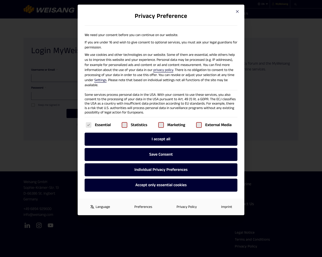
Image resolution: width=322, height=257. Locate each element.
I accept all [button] (161, 139)
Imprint (226, 206)
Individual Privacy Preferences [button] (161, 170)
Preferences (143, 206)
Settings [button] (100, 80)
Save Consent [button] (161, 154)
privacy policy (163, 69)
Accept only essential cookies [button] (161, 185)
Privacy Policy (187, 206)
